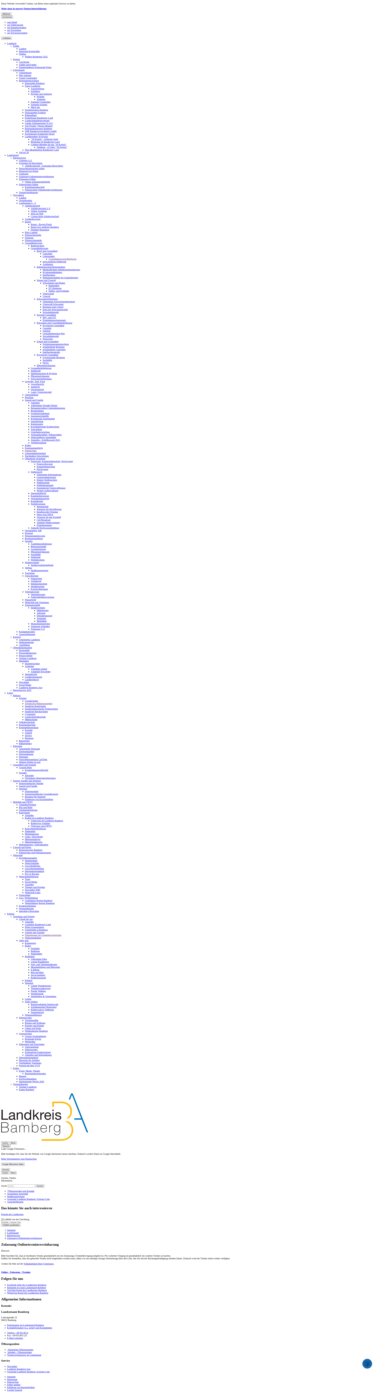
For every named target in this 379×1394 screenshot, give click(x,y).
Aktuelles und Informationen (38, 1055)
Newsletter (24, 682)
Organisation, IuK (33, 530)
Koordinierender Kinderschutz (45, 426)
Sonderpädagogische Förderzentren (41, 709)
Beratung (29, 738)
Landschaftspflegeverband (37, 120)
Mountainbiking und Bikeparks (45, 967)
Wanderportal (37, 993)
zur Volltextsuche (15, 25)
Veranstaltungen (26, 908)
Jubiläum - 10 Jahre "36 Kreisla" (52, 147)
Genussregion (25, 1033)
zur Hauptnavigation (16, 27)
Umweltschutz (31, 576)
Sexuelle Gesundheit (46, 315)
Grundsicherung (38, 549)
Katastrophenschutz (46, 466)
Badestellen (54, 285)
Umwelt (46, 296)
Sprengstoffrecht (38, 493)
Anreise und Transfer (35, 932)
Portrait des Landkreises (12, 1214)
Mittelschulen (31, 719)
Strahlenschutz (37, 586)
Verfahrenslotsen (38, 442)
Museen (22, 1076)
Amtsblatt (29, 666)
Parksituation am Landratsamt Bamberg (25, 1325)
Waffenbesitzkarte (45, 485)
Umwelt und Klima (22, 847)
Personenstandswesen (35, 536)
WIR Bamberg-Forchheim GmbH (41, 131)
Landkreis (11, 43)
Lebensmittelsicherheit (35, 453)
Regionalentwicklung (29, 80)
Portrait (16, 59)
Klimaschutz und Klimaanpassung (35, 852)
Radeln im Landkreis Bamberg (39, 818)
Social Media (25, 685)
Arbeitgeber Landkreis (29, 639)
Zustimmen (7, 17)
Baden (28, 946)
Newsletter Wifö (32, 890)
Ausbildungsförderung (41, 544)
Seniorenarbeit (31, 791)
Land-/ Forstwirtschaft (41, 392)
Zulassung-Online (27, 179)
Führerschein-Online (28, 184)
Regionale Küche (33, 1039)
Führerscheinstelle (33, 240)
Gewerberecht (37, 384)
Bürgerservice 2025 (22, 690)
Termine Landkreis (28, 658)
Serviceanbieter (38, 975)
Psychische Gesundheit (53, 325)
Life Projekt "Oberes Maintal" (39, 126)
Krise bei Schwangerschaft (55, 309)
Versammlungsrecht (40, 498)
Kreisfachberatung (39, 589)
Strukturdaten (31, 860)
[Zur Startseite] (44, 1140)
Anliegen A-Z (25, 160)
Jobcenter (29, 775)
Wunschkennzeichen (40, 623)
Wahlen (22, 54)
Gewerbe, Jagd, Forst (35, 381)
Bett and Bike (37, 972)
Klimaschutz (31, 450)
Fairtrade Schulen (39, 104)
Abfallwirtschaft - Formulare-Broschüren (44, 166)
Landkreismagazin (33, 677)
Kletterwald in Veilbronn (42, 1009)
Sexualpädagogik (51, 312)
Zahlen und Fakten (28, 64)
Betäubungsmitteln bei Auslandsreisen (60, 277)
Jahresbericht (31, 674)
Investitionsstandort (28, 858)
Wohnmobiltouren (33, 1015)
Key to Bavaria (32, 874)
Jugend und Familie (34, 400)
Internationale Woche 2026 (31, 1081)
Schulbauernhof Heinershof (44, 1007)
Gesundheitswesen (33, 243)
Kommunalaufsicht (34, 448)
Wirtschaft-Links (32, 892)
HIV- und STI (49, 317)
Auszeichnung (37, 88)
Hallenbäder (36, 954)
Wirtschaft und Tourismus (37, 602)
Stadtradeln (30, 831)
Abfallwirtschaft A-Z (40, 208)
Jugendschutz (37, 421)
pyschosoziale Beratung (54, 357)
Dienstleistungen (44, 615)
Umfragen (23, 174)
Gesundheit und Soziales (24, 765)
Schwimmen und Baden (54, 283)
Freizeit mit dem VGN (29, 1065)
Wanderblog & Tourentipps (43, 996)
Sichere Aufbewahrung (47, 490)
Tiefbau (28, 568)
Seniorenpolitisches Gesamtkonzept (41, 794)
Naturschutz (36, 578)
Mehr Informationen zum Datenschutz (19, 1159)
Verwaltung (18, 195)
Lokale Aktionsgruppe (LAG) (39, 123)
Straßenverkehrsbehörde (42, 565)
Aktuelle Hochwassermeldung (45, 528)
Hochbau (29, 397)
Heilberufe (36, 371)
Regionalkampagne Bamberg (38, 128)
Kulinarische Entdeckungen (38, 1052)
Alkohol (46, 331)
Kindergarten (37, 424)
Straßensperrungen (39, 570)
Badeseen (35, 951)
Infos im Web (37, 214)
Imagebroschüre (32, 663)
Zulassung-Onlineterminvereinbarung (36, 176)
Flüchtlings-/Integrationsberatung (40, 778)
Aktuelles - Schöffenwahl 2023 (45, 440)
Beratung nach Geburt (53, 307)
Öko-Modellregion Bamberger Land (42, 150)
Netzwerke (48, 339)
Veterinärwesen (32, 592)
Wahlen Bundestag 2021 (36, 56)
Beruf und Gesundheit (47, 251)
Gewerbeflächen (32, 866)
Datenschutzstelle (33, 235)
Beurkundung (37, 411)
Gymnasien (30, 714)
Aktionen (41, 99)
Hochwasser (42, 469)
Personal (29, 533)
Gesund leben (25, 767)
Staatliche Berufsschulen (36, 711)
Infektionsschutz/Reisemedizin (51, 267)
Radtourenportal (38, 978)
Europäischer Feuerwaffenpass (51, 488)
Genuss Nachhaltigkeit (35, 1036)
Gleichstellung (31, 395)
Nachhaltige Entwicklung (37, 456)
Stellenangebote (26, 642)
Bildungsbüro (25, 743)
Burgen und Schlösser (35, 1023)
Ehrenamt (17, 746)
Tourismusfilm (31, 1020)
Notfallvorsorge (38, 504)
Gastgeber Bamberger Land (38, 924)
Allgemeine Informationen (49, 474)
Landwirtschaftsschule (35, 717)
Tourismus (30, 573)
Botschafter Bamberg (35, 83)
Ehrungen (23, 757)
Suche (4, 1186)
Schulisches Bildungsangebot (38, 703)
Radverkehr (24, 812)
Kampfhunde (37, 501)
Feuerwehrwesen (45, 464)
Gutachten (47, 253)
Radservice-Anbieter (40, 823)
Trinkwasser (48, 293)
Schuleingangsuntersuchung (56, 344)
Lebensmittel (49, 256)
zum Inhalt (12, 22)
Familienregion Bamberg (36, 110)
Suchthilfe (47, 360)
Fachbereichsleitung (40, 413)
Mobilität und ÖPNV (23, 802)
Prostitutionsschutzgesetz (54, 320)
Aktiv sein (24, 940)
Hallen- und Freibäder (59, 291)
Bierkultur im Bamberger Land (45, 142)
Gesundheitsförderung (41, 368)
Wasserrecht (30, 600)
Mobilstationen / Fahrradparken (33, 844)
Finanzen (29, 237)
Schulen (23, 698)
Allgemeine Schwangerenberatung (59, 301)
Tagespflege (36, 429)
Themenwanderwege (40, 988)
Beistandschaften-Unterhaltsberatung (48, 408)
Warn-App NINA (45, 514)
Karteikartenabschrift (34, 187)
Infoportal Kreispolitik (29, 51)
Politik (16, 46)
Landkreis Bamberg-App (30, 687)
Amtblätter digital (39, 669)
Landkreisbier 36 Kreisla (36, 136)
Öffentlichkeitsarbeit (22, 647)
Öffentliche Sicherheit (35, 458)
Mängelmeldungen (33, 842)
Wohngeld (35, 557)
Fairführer (35, 91)
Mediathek (42, 621)
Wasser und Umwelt (46, 280)
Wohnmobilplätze (33, 938)
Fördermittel (24, 895)
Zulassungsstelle (32, 605)
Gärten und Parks (33, 1028)
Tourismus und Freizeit (23, 916)
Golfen (28, 999)
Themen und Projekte (35, 887)
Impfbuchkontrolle (51, 352)
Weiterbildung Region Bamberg (40, 903)
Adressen (41, 613)
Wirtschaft (18, 855)
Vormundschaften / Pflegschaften (46, 434)
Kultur (28, 445)
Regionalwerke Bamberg (30, 850)
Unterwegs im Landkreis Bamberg (47, 820)
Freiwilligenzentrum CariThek (33, 759)
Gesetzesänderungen (46, 477)
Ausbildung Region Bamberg (38, 900)
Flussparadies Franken (35, 112)
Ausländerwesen (32, 219)
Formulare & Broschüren (30, 163)
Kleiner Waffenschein (47, 480)
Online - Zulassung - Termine (15, 1272)
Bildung (17, 695)
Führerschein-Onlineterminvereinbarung (43, 190)
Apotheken (48, 264)
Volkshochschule (27, 722)
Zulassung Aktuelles (40, 626)
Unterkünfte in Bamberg (36, 930)
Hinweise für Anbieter (29, 1060)
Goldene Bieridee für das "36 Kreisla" (48, 144)
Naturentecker (37, 1012)
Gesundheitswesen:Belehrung (62, 259)
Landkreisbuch (32, 679)
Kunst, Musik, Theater (29, 1071)
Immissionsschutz (39, 584)
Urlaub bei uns (26, 919)
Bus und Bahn (25, 807)
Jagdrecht (35, 387)
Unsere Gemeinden (28, 78)
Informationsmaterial (34, 871)
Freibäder (35, 948)
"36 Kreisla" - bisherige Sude (44, 139)
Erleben (10, 914)
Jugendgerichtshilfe (40, 416)
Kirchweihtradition (28, 1079)
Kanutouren (30, 943)
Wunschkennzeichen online (32, 168)
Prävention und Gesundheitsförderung (54, 323)
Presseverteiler (25, 655)
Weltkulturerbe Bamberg (36, 1031)
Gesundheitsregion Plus (54, 333)
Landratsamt (13, 155)
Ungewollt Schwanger (53, 304)
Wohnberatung (38, 560)
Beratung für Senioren (35, 796)
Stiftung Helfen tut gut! (30, 762)
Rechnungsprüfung (34, 538)
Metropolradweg (32, 839)
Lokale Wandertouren (41, 985)
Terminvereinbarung (28, 192)
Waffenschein (43, 482)
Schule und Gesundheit (47, 341)
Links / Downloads (34, 836)
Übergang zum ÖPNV (41, 826)
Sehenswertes (25, 1017)
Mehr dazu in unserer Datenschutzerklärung (23, 8)
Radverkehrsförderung (35, 828)
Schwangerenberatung (47, 299)
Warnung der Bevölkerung (49, 509)
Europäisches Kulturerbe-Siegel (39, 134)
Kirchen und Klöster (34, 1025)
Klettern (28, 980)
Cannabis (47, 328)
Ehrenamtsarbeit (26, 751)
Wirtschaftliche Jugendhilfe (43, 437)
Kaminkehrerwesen (40, 496)
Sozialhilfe (36, 554)
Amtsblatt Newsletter (40, 671)
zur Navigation (14, 30)
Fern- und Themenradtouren (44, 964)
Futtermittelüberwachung (42, 597)
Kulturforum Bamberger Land (39, 118)
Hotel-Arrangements (34, 927)
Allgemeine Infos (39, 959)
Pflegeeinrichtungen (46, 365)
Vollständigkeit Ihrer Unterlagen (39, 1264)
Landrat (22, 48)
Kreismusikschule (27, 725)
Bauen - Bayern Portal (41, 224)
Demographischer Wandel (31, 783)
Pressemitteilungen (27, 653)
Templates (41, 618)
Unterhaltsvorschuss (40, 432)
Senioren (23, 789)
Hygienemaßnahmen (52, 272)
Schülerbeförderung (28, 810)
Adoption (35, 403)
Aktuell (28, 733)
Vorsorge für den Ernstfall (49, 517)
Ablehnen (6, 14)
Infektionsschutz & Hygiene (44, 373)
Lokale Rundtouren (40, 962)
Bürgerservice (19, 158)
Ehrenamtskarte (26, 754)
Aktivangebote (32, 1047)
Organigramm (25, 200)
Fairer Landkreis (32, 86)
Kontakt (28, 730)
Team (27, 879)
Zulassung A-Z (38, 629)
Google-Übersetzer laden (13, 1164)
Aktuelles (29, 815)
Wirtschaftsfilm (32, 863)
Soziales (29, 541)
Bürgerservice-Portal (28, 171)
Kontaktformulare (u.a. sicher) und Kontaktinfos (29, 1328)
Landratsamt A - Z (27, 203)
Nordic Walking (38, 991)
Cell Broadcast (43, 520)
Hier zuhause (25, 75)
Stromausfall (42, 506)
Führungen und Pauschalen (31, 1044)
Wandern (29, 983)
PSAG (46, 363)
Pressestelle (24, 650)
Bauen (28, 222)
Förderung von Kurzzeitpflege (39, 799)
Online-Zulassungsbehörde (37, 182)
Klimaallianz (31, 115)
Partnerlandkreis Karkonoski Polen (35, 67)
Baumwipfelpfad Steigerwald (44, 1004)
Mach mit (35, 107)
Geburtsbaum (25, 72)
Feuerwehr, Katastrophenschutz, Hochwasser (52, 461)
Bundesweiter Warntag (47, 512)
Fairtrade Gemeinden (40, 102)
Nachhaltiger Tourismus (30, 1063)
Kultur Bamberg (26, 1089)
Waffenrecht (36, 472)
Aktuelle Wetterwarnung (48, 522)
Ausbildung (24, 645)
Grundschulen (31, 701)
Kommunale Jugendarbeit (43, 418)
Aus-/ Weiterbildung (28, 898)
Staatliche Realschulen (35, 706)
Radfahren (30, 956)
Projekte (40, 96)
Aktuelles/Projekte (27, 804)
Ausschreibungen (27, 634)
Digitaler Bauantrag (40, 229)
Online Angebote (39, 211)
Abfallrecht (36, 581)
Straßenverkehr (32, 562)
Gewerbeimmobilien (34, 868)
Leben (10, 693)
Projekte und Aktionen (41, 94)
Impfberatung (49, 275)
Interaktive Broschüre (29, 911)
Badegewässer (37, 245)
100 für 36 (24, 152)
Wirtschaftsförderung (28, 876)
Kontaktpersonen (27, 631)
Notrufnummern (44, 525)
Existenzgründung (27, 906)
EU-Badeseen (55, 288)
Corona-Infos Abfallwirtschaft (45, 216)
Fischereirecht (37, 389)
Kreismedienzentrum (28, 727)
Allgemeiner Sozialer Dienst (44, 405)
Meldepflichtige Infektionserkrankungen (61, 269)
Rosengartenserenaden (35, 1073)
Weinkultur (30, 1041)
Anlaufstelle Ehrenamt (29, 749)
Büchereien (24, 741)
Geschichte (24, 62)
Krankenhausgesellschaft (36, 770)
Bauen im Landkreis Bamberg (45, 227)
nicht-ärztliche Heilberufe (54, 261)
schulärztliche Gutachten (54, 349)
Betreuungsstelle (38, 546)
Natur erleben (31, 1001)
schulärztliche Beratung (54, 347)
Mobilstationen (32, 834)
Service (28, 735)
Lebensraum (19, 70)
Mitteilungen (43, 610)
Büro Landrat (31, 232)
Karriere (17, 637)
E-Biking (35, 970)
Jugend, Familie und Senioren (27, 781)
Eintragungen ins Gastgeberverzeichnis (43, 935)
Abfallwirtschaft (32, 206)
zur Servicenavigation (17, 33)
